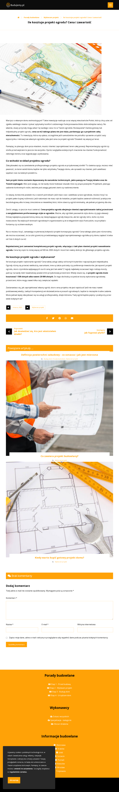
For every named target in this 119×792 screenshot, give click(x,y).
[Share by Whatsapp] (65, 318)
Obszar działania (61, 724)
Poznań (61, 760)
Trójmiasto (61, 771)
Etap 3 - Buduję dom (61, 691)
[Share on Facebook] (47, 318)
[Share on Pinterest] (59, 318)
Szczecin (60, 756)
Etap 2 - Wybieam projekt (61, 688)
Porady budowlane (59, 359)
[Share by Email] (72, 318)
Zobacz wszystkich (61, 716)
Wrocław (61, 767)
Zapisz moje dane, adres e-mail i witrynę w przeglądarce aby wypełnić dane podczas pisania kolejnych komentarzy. (58, 637)
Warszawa (60, 745)
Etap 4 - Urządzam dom (61, 695)
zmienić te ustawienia (23, 769)
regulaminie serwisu (18, 772)
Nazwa (9, 624)
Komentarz (11, 598)
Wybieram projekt (38, 307)
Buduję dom (48, 359)
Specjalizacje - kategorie (60, 720)
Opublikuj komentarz (16, 644)
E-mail (45, 624)
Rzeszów (61, 763)
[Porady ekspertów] (15, 4)
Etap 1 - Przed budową (61, 684)
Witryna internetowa (86, 624)
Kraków (61, 748)
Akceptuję (14, 780)
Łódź (61, 752)
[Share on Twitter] (53, 318)
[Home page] (18, 17)
